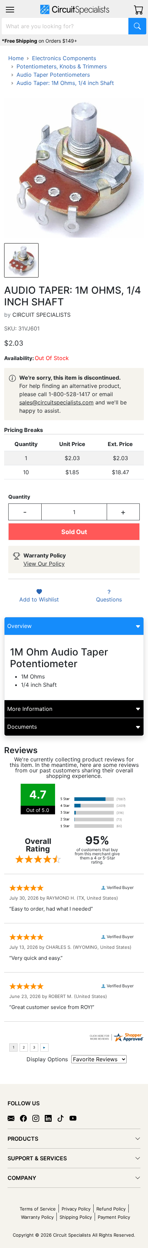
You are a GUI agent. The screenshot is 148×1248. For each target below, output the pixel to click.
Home (16, 58)
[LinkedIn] (51, 1118)
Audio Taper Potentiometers (53, 74)
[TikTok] (63, 1118)
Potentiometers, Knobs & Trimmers (62, 66)
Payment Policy (114, 1217)
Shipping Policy (76, 1217)
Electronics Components (64, 58)
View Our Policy (44, 563)
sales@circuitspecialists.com (56, 402)
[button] (10, 9)
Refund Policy (111, 1209)
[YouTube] (76, 1118)
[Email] (14, 1118)
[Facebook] (26, 1118)
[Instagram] (38, 1118)
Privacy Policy (76, 1209)
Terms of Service (38, 1209)
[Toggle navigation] (10, 9)
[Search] (137, 26)
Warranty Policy (37, 1217)
